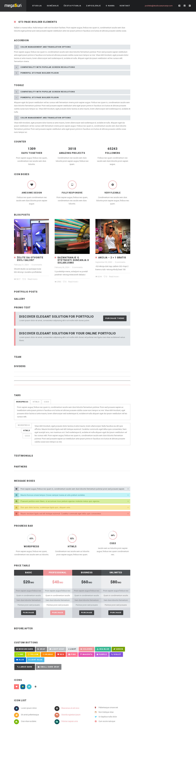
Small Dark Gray (49, 667)
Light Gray (58, 649)
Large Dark (25, 667)
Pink (73, 654)
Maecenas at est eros (70, 708)
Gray (42, 649)
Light (73, 649)
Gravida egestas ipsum (70, 715)
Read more (32, 279)
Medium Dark (26, 649)
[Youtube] (189, 5)
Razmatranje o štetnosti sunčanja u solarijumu (73, 260)
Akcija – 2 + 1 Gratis (112, 257)
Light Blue (36, 660)
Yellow (34, 654)
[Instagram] (184, 5)
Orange (48, 654)
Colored (88, 649)
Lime (20, 654)
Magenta (87, 654)
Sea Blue (104, 649)
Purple (103, 654)
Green (119, 649)
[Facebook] (179, 5)
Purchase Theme (114, 318)
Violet (117, 654)
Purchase (28, 613)
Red (62, 654)
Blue (21, 660)
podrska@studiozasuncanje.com (159, 6)
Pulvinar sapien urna (69, 721)
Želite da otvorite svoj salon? (30, 259)
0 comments (37, 265)
